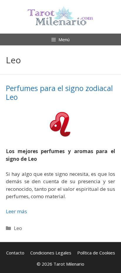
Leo (18, 228)
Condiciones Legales (50, 253)
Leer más (16, 211)
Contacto (15, 253)
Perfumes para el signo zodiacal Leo (59, 92)
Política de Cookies (96, 253)
